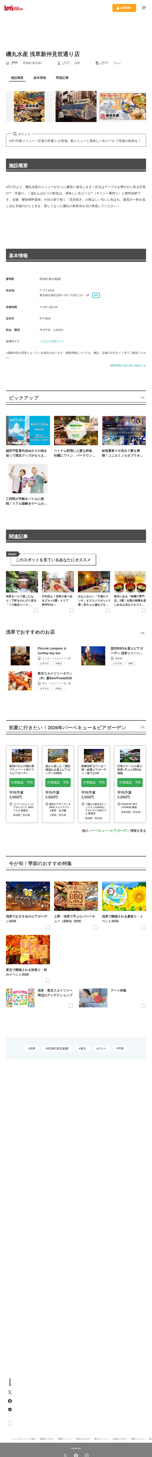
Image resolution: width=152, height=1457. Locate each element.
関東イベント (65, 1438)
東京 (83, 1048)
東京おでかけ (83, 1438)
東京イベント (101, 1438)
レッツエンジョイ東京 (24, 1438)
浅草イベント (138, 1438)
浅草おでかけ (120, 1438)
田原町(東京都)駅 (58, 1048)
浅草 (32, 1048)
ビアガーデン (119, 830)
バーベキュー (98, 830)
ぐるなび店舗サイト (52, 341)
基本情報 (18, 255)
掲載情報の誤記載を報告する (128, 365)
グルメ (102, 1048)
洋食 (121, 1048)
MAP (96, 295)
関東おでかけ (47, 1438)
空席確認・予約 (22, 782)
